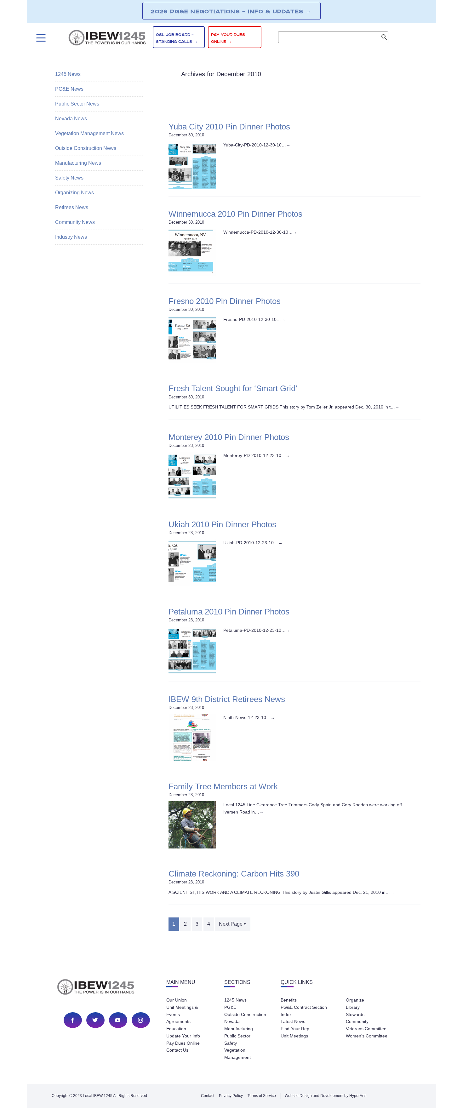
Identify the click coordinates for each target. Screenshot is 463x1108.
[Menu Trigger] (40, 38)
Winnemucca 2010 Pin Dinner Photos (235, 214)
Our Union (176, 999)
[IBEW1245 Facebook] (72, 1020)
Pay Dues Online (183, 1043)
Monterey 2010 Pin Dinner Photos (229, 437)
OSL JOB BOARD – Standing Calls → (177, 38)
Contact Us (177, 1050)
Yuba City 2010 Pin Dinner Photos (229, 126)
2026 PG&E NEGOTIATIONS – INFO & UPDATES (231, 11)
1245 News (68, 74)
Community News (75, 222)
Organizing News (74, 192)
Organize (355, 999)
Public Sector (237, 1035)
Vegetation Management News (89, 133)
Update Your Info (183, 1035)
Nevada (232, 1021)
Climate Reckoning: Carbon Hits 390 (234, 873)
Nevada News (71, 118)
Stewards (355, 1014)
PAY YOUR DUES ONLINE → (228, 38)
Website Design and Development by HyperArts (325, 1096)
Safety (230, 1043)
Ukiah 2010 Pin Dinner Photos (222, 524)
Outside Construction (245, 1014)
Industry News (71, 237)
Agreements (178, 1021)
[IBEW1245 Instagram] (140, 1020)
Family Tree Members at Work (223, 786)
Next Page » (233, 924)
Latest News (293, 1021)
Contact (207, 1096)
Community (357, 1021)
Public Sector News (77, 103)
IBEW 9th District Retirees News (227, 699)
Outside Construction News (85, 148)
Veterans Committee (366, 1028)
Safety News (69, 177)
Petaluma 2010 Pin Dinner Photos (229, 611)
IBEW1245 (107, 38)
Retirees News (71, 207)
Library (353, 1007)
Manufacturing (238, 1028)
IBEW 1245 (106, 988)
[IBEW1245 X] (95, 1020)
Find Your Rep (295, 1028)
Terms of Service (262, 1096)
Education (176, 1028)
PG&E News (69, 89)
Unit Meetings (294, 1035)
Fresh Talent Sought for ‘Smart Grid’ (233, 388)
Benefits (289, 999)
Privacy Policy (231, 1096)
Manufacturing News (78, 163)
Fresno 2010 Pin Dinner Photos (225, 301)
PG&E (230, 1007)
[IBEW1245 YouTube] (118, 1020)
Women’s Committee (366, 1035)
